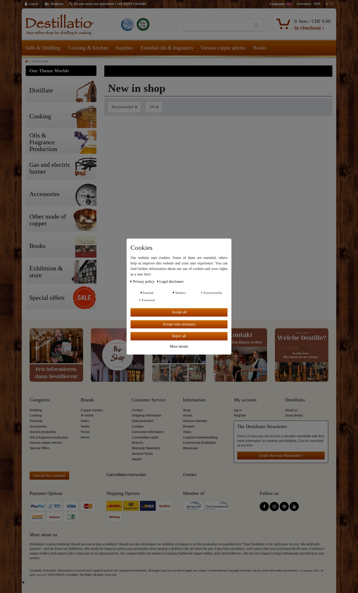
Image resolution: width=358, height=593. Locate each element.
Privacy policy (144, 282)
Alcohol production (43, 432)
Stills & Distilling (43, 48)
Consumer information (148, 432)
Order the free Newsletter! (280, 455)
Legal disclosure (171, 282)
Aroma (187, 415)
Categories (40, 399)
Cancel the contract (49, 475)
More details (179, 346)
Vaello (85, 426)
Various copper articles (223, 48)
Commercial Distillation (199, 443)
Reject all (179, 336)
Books (259, 48)
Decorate (36, 421)
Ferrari (85, 432)
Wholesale (190, 448)
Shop (187, 410)
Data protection (143, 421)
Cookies (138, 426)
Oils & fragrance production (49, 437)
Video (187, 432)
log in (238, 410)
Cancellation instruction (126, 474)
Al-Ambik (87, 415)
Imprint (137, 459)
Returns (137, 443)
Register (240, 415)
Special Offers (40, 448)
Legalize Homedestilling (200, 437)
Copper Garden (92, 410)
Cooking (36, 415)
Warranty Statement (146, 448)
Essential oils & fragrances (166, 48)
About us (291, 410)
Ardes (85, 421)
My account (245, 399)
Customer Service (149, 399)
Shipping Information (146, 415)
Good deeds (294, 415)
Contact (137, 410)
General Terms (142, 454)
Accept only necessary (179, 324)
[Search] (256, 25)
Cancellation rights (145, 437)
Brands (87, 399)
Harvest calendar (195, 421)
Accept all (179, 312)
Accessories (38, 426)
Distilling (36, 410)
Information (194, 399)
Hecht (85, 437)
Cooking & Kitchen (88, 48)
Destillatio (295, 399)
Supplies (124, 48)
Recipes (189, 426)
